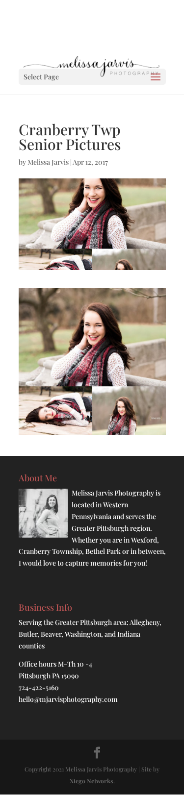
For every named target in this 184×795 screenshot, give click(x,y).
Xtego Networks (91, 781)
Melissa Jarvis (48, 162)
